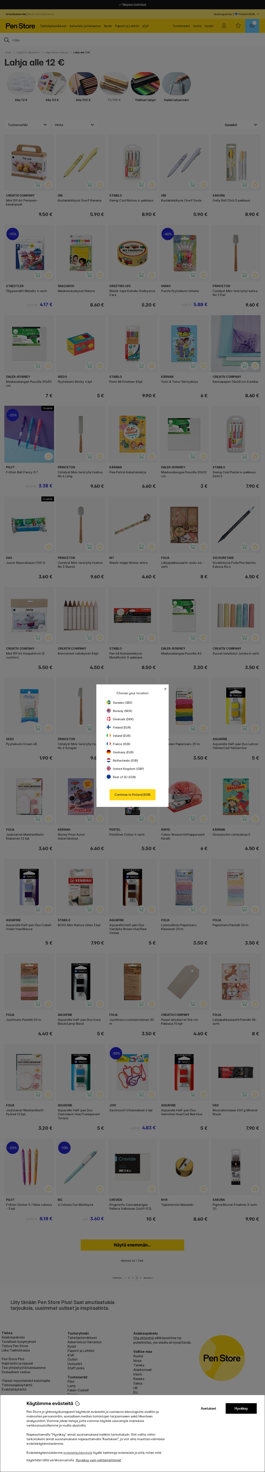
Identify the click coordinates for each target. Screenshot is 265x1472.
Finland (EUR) (122, 727)
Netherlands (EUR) (125, 760)
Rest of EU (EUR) (124, 777)
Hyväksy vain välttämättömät (98, 1460)
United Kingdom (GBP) (128, 769)
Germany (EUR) (123, 752)
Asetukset (208, 1408)
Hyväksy (241, 1408)
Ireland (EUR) (122, 735)
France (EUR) (121, 744)
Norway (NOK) (122, 711)
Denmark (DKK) (123, 719)
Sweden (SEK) (122, 702)
